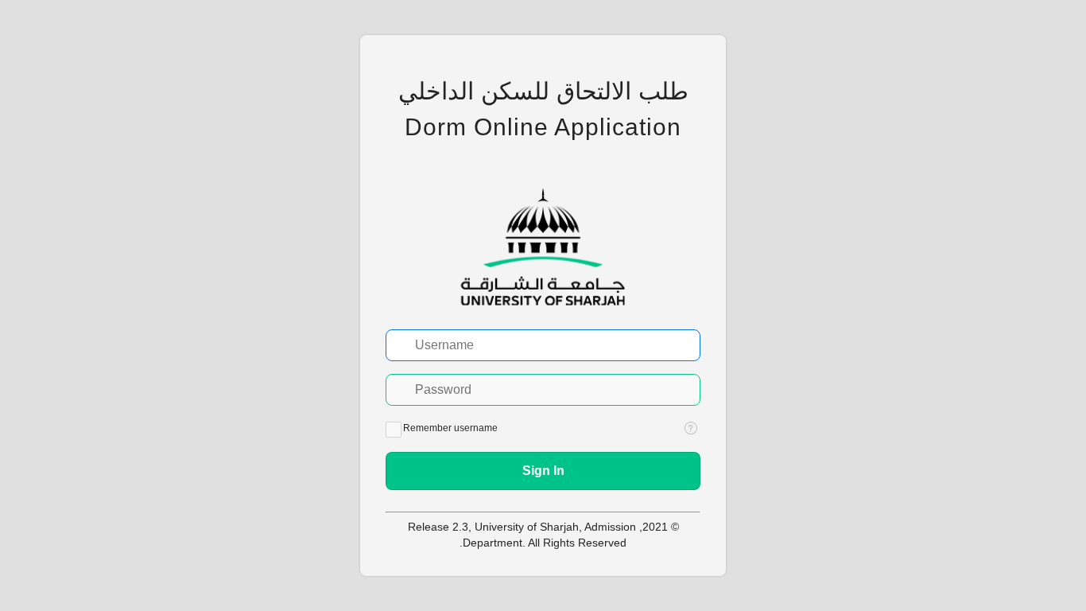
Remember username (450, 428)
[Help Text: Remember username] (690, 428)
